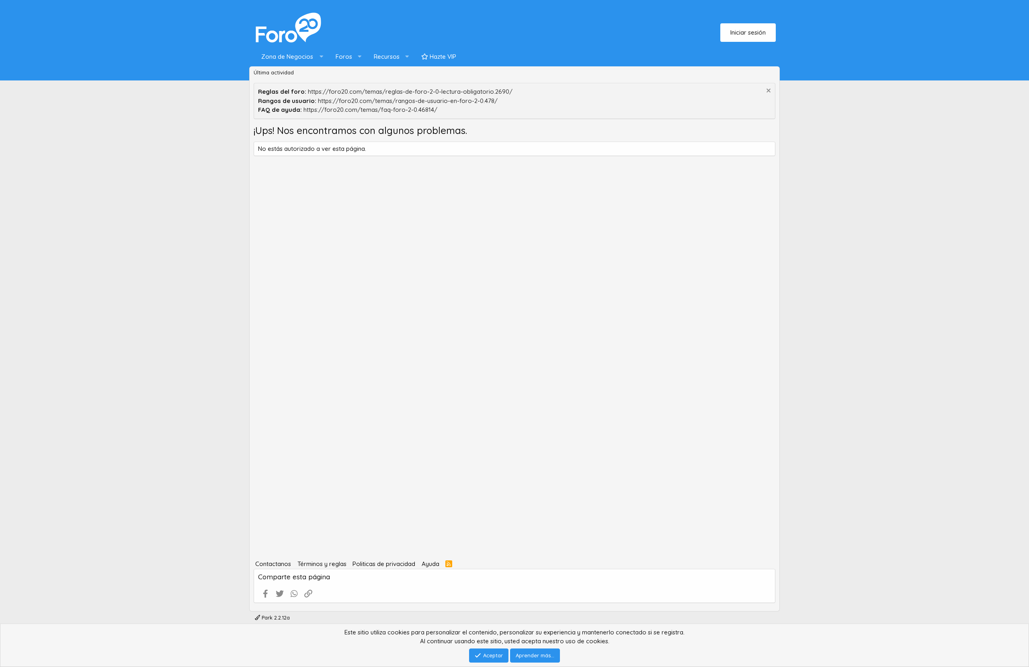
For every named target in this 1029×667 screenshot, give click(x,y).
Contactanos (273, 564)
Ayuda (430, 564)
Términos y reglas (321, 564)
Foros (344, 56)
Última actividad (274, 72)
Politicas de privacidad (384, 564)
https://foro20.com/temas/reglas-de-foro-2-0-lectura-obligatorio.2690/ (410, 91)
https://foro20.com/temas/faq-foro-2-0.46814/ (370, 109)
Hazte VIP (442, 56)
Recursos (387, 56)
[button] (290, 56)
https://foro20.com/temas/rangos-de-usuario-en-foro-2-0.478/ (408, 101)
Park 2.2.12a (275, 617)
